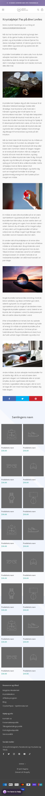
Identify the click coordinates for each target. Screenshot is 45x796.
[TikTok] (30, 753)
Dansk (21, 764)
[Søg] (38, 10)
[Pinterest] (19, 753)
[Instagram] (14, 753)
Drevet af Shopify (22, 772)
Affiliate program (10, 698)
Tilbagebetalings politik (12, 726)
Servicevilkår (8, 734)
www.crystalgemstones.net (14, 28)
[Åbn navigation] (3, 10)
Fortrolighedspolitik (10, 730)
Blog (4, 702)
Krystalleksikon (9, 694)
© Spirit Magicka (22, 769)
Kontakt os (7, 718)
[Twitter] (9, 753)
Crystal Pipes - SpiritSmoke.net (15, 706)
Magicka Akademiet (11, 690)
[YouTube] (24, 753)
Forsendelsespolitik (10, 722)
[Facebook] (3, 753)
